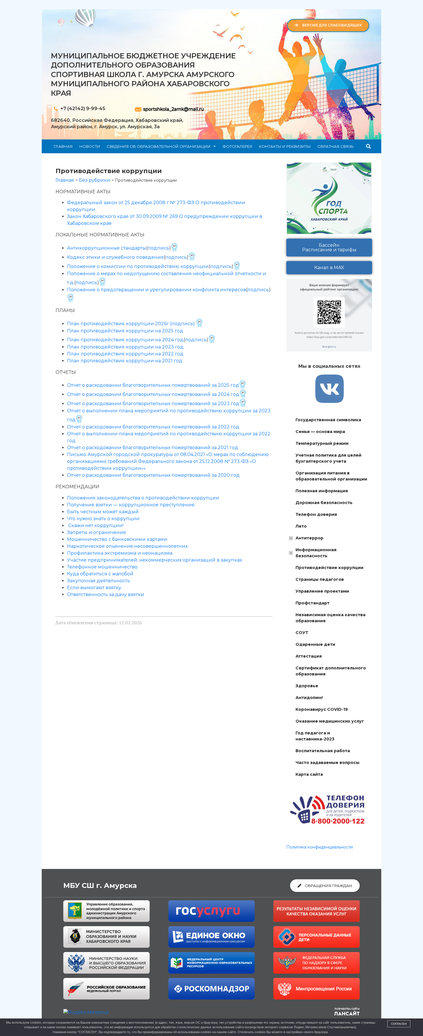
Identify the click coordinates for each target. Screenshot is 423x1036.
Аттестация (309, 656)
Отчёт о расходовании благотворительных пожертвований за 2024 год (153, 394)
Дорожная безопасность (324, 502)
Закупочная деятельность (98, 580)
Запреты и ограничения (96, 532)
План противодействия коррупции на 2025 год (125, 331)
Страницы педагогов (320, 579)
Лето (301, 526)
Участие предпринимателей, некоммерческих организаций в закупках (154, 560)
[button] (368, 146)
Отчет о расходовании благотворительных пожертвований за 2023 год (153, 403)
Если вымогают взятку (94, 587)
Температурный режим (322, 443)
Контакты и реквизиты (285, 146)
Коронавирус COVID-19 (322, 709)
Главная (63, 146)
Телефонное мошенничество (102, 567)
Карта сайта (309, 774)
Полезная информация (322, 490)
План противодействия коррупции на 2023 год (125, 347)
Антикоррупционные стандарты (106, 248)
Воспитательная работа (323, 750)
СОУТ (302, 632)
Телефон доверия (316, 514)
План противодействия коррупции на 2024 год (125, 339)
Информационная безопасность (316, 552)
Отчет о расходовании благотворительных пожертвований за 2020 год (153, 475)
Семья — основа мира (320, 431)
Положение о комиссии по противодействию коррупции (138, 266)
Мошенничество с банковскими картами (117, 539)
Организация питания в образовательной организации (331, 476)
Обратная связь (335, 146)
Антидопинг (309, 697)
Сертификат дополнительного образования (331, 671)
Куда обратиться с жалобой (100, 574)
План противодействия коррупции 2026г (118, 323)
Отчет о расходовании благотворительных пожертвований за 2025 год (153, 385)
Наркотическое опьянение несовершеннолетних (127, 546)
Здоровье (307, 685)
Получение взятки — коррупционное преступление (131, 505)
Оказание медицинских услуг (330, 721)
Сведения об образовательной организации (159, 146)
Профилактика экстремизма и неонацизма (119, 553)
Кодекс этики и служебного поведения (115, 257)
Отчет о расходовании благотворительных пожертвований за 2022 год (153, 427)
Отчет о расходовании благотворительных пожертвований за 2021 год (152, 447)
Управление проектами (322, 591)
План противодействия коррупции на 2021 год (124, 360)
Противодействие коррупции (329, 567)
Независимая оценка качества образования (330, 617)
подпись (158, 248)
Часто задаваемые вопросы (327, 762)
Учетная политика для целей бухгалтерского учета (328, 458)
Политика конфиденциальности (319, 847)
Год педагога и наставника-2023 (315, 736)
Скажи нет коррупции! (95, 525)
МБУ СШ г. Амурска (100, 885)
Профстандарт (312, 603)
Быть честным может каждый (103, 511)
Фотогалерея (237, 146)
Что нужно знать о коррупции (103, 518)
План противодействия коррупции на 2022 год (125, 354)
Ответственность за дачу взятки (105, 594)
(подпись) (182, 323)
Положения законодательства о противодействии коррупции (143, 498)
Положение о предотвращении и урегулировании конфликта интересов (156, 289)
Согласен (399, 1023)
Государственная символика (328, 419)
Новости (89, 146)
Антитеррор (309, 538)
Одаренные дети (315, 644)
